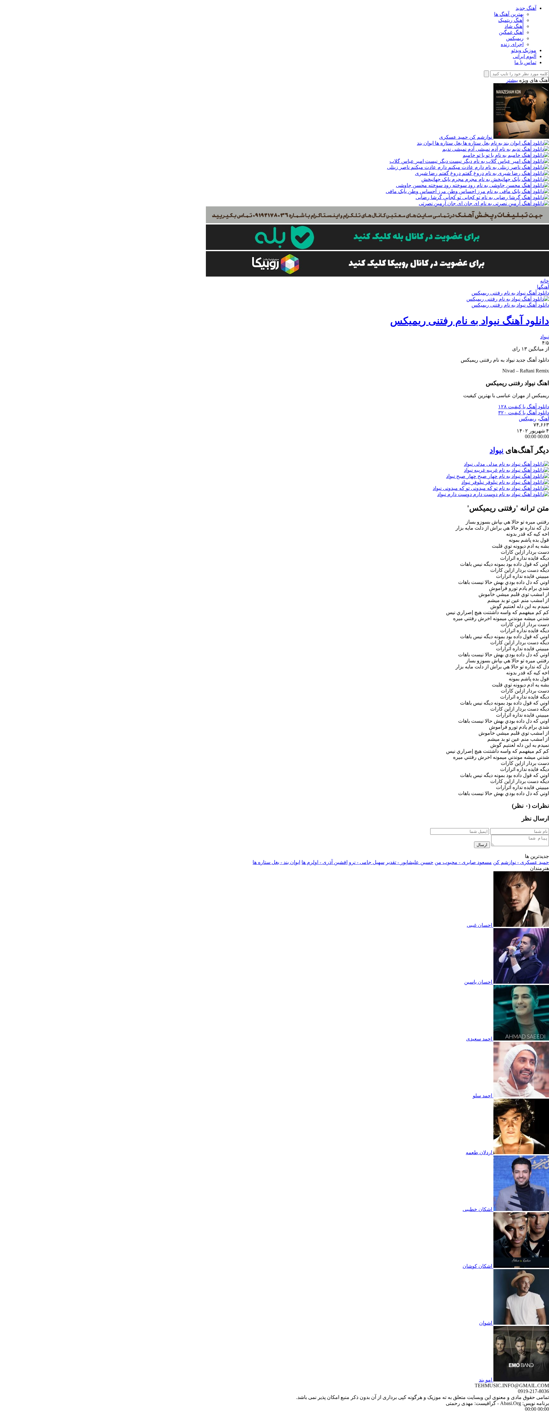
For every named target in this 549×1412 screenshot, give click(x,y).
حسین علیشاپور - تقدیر (409, 862)
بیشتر (512, 80)
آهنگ (544, 418)
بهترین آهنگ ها (509, 14)
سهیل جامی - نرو (366, 862)
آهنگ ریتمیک (511, 20)
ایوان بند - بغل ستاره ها (276, 862)
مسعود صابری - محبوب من (463, 862)
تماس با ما (525, 62)
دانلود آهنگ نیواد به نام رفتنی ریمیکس (510, 293)
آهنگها (543, 287)
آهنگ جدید (526, 8)
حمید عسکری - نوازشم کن (521, 862)
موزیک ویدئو (523, 50)
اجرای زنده (512, 44)
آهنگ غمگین (511, 32)
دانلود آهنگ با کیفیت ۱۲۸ (523, 406)
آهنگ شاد (514, 26)
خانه (544, 281)
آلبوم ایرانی (524, 56)
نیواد (544, 336)
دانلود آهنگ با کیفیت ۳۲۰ (523, 412)
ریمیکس (515, 38)
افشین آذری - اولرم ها (325, 862)
